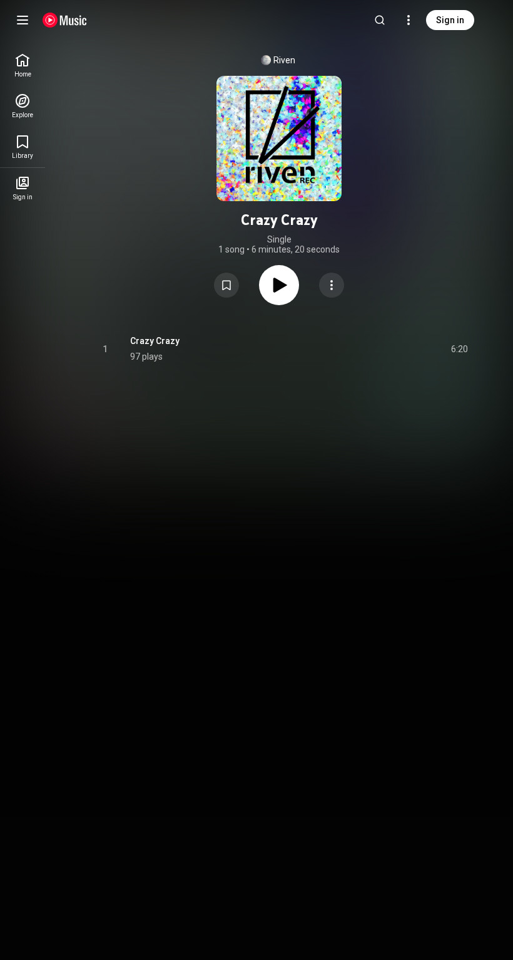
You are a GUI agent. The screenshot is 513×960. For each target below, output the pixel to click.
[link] (22, 65)
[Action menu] (331, 285)
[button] (226, 285)
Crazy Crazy (155, 341)
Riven (284, 60)
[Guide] (22, 20)
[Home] (65, 20)
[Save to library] (226, 285)
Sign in (450, 20)
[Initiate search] (380, 20)
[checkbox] (459, 349)
